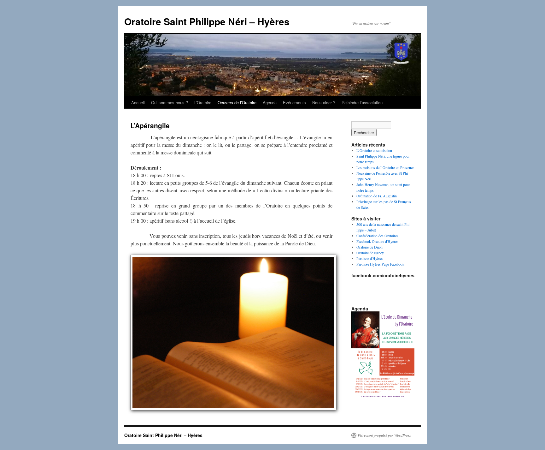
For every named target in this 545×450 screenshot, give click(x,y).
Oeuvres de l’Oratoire (237, 102)
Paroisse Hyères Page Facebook (380, 264)
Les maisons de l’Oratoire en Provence (385, 167)
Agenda (270, 102)
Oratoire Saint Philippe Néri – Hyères (207, 21)
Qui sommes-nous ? (169, 102)
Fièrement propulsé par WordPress (384, 435)
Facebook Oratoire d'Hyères (377, 241)
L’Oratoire (202, 102)
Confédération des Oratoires (377, 235)
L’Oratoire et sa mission (374, 150)
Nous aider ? (323, 102)
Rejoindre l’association (362, 102)
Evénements (294, 102)
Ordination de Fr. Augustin (376, 195)
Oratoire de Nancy (370, 252)
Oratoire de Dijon (369, 246)
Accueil (138, 102)
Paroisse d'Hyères (369, 258)
